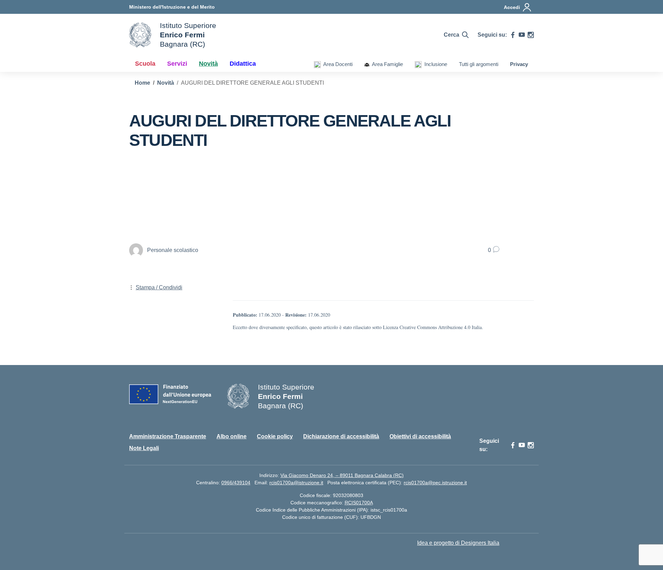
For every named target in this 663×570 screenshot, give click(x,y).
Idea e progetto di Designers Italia (458, 543)
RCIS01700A (359, 502)
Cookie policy (275, 436)
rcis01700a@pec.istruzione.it (435, 482)
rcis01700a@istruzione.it (296, 482)
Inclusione (434, 64)
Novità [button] (208, 63)
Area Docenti (337, 64)
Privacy (519, 64)
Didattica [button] (243, 63)
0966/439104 (235, 482)
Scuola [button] (145, 63)
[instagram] (531, 35)
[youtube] (522, 35)
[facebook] (513, 35)
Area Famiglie (386, 64)
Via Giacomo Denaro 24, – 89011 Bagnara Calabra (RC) (342, 475)
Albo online (232, 436)
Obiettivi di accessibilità (420, 436)
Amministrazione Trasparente (167, 436)
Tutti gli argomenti (478, 64)
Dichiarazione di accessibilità (341, 436)
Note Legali (144, 448)
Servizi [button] (177, 63)
